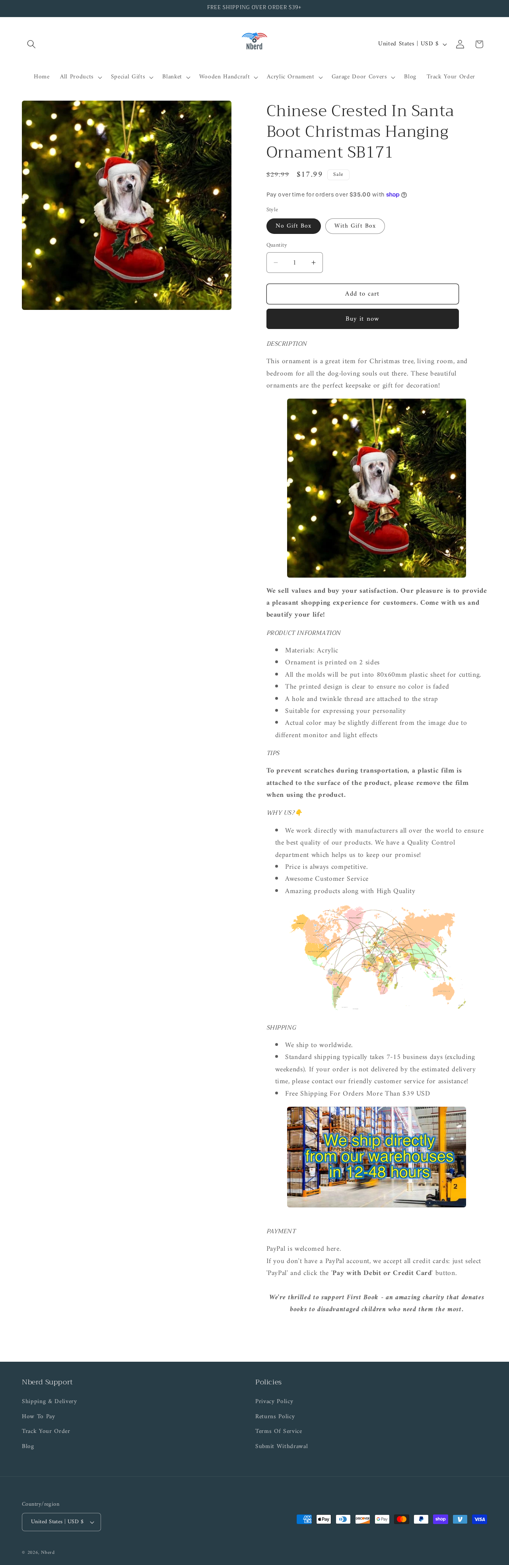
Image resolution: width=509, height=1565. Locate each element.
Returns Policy (275, 1416)
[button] (31, 44)
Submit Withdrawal (281, 1446)
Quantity (277, 245)
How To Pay (38, 1416)
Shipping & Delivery (49, 1402)
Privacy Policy (274, 1402)
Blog (28, 1446)
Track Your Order (46, 1431)
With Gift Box (355, 225)
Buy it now (362, 319)
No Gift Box (294, 225)
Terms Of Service (278, 1431)
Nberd (48, 1552)
